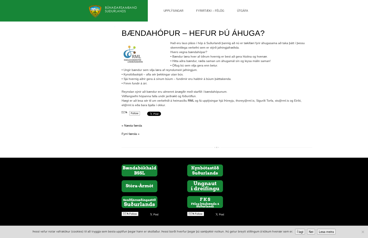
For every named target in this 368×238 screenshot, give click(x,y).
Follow (134, 113)
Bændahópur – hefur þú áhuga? (193, 33)
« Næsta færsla (132, 125)
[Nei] (363, 232)
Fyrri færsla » (130, 134)
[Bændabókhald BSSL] (139, 170)
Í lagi (300, 231)
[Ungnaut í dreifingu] (205, 186)
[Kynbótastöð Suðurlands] (205, 170)
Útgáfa (242, 10)
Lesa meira (326, 231)
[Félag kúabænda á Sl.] (205, 201)
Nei (311, 231)
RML (191, 100)
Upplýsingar (173, 10)
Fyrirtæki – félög (210, 10)
